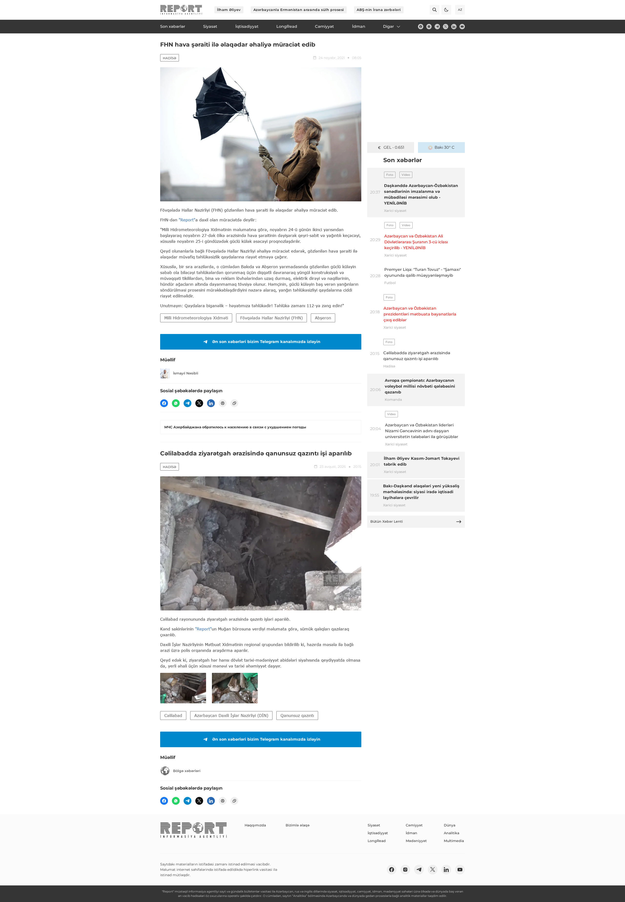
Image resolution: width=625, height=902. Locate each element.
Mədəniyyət (416, 841)
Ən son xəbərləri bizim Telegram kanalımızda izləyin (266, 341)
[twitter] (445, 26)
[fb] (420, 26)
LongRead (377, 841)
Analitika (451, 833)
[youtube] (462, 26)
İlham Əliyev (229, 10)
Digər (388, 26)
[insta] (429, 26)
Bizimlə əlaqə (298, 825)
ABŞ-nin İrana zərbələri (379, 10)
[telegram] (437, 26)
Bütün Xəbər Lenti (386, 521)
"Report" (187, 219)
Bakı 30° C (445, 147)
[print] (223, 403)
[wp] (176, 403)
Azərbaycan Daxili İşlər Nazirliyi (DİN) (231, 715)
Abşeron (323, 317)
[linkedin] (454, 26)
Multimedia (454, 841)
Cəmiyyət (414, 825)
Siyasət (374, 825)
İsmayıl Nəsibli (185, 373)
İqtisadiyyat (378, 833)
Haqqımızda (255, 825)
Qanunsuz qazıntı (297, 715)
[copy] (234, 403)
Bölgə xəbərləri (186, 771)
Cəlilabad (173, 715)
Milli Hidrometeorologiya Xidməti (196, 317)
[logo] (181, 10)
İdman (411, 833)
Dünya (449, 825)
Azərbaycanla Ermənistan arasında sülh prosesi (298, 10)
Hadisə (169, 58)
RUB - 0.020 (394, 147)
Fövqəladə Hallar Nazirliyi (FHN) (271, 317)
